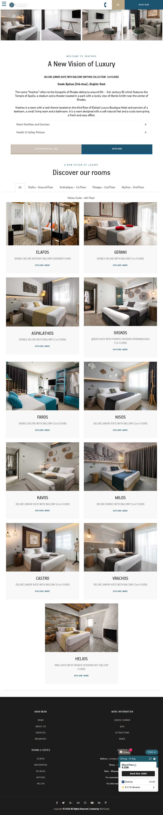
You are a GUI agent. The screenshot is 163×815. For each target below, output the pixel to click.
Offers (126, 752)
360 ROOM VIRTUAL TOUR (46, 149)
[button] (138, 773)
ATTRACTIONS (122, 733)
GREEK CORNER (122, 720)
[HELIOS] (81, 605)
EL (118, 4)
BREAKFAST (41, 739)
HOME (41, 720)
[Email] (154, 758)
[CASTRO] (42, 524)
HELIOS (40, 783)
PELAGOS (40, 771)
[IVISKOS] (120, 279)
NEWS (122, 739)
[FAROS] (42, 363)
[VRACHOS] (120, 524)
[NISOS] (120, 363)
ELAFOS (41, 759)
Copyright (58, 809)
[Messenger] (150, 758)
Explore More (42, 265)
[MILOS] (120, 444)
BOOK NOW (117, 149)
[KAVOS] (42, 444)
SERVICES (41, 733)
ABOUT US (41, 726)
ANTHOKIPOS (40, 765)
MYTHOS (40, 777)
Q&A (122, 726)
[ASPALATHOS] (42, 279)
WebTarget (104, 809)
